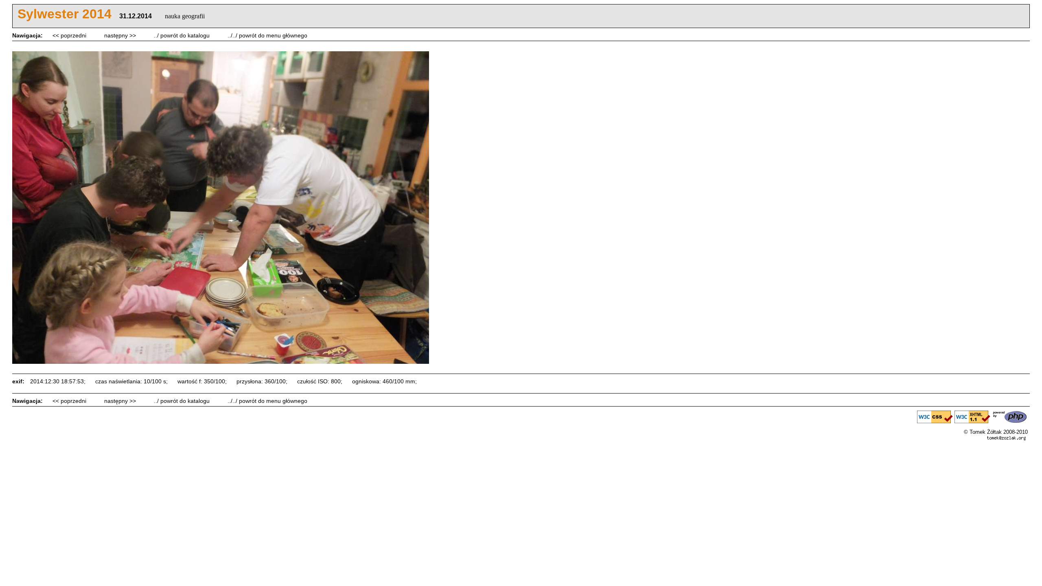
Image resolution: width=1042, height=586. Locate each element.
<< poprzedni (70, 35)
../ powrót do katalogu (182, 35)
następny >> (121, 35)
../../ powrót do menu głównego (267, 35)
